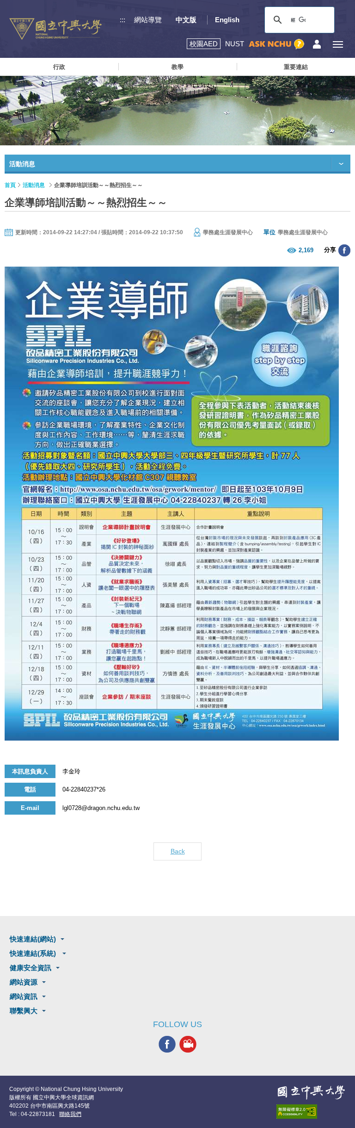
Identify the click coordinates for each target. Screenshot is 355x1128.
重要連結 (296, 66)
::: (122, 20)
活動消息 (34, 185)
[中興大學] (311, 1092)
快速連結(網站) (33, 939)
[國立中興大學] (55, 29)
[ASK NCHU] (276, 44)
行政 (59, 66)
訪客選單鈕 (317, 44)
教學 (177, 66)
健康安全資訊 (30, 968)
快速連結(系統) (34, 953)
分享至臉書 (344, 250)
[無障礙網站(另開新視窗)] (311, 1111)
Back (178, 851)
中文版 (186, 20)
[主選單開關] (338, 44)
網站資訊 (23, 996)
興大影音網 (187, 1044)
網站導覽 (148, 20)
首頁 (10, 185)
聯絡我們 (70, 1114)
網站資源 (23, 982)
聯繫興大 (23, 1011)
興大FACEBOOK (167, 1044)
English (227, 20)
